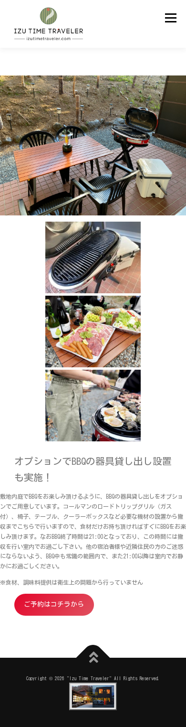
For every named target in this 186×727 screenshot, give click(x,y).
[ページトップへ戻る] (93, 658)
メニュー (170, 18)
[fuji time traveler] (93, 696)
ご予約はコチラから (54, 604)
